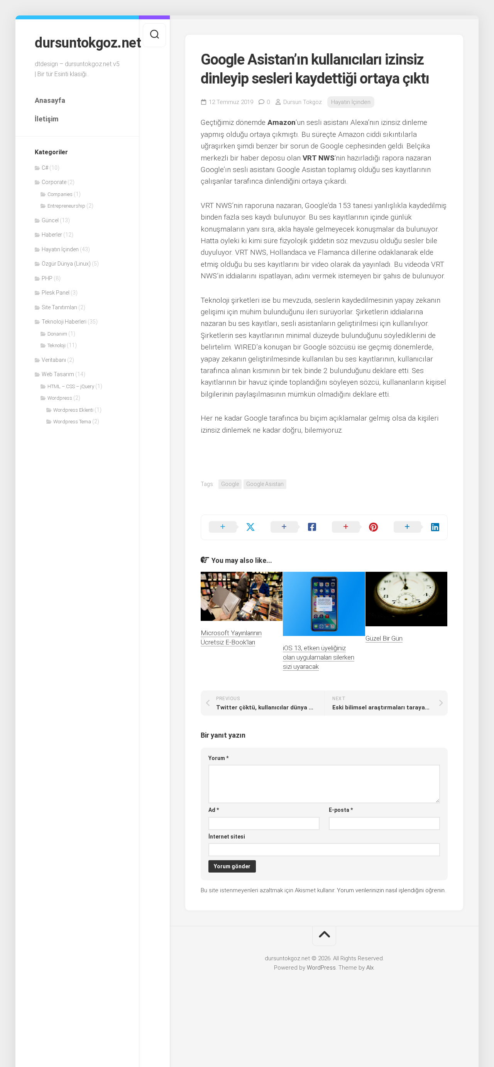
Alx (370, 967)
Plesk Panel (55, 293)
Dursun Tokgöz (302, 102)
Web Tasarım (58, 374)
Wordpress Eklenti (73, 410)
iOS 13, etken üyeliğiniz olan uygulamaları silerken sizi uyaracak (318, 657)
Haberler (52, 235)
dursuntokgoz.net (77, 43)
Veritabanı (54, 360)
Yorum (218, 758)
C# (45, 168)
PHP (47, 278)
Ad (213, 810)
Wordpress (59, 398)
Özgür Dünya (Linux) (66, 264)
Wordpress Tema (72, 421)
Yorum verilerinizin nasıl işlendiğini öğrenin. (391, 890)
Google (230, 484)
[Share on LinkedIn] (417, 527)
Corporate (54, 182)
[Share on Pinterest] (355, 527)
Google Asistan (265, 484)
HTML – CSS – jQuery (70, 386)
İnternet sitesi (226, 836)
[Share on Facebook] (294, 527)
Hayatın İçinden (60, 249)
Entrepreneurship (66, 206)
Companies (60, 194)
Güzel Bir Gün (384, 638)
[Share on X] (232, 527)
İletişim (46, 119)
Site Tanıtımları (59, 307)
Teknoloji (56, 345)
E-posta (341, 810)
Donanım (57, 334)
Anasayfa (50, 100)
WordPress (321, 967)
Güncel (50, 220)
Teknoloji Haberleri (64, 322)
